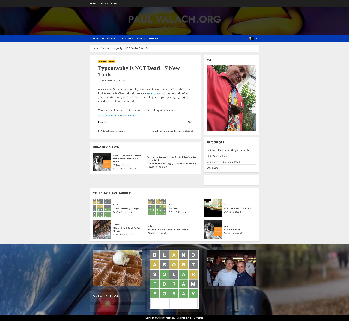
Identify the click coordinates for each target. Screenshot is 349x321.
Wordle (116, 205)
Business (129, 155)
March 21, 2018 (156, 167)
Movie (135, 159)
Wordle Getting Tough (126, 208)
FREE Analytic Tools (217, 156)
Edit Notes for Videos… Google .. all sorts (228, 150)
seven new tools (157, 93)
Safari (156, 160)
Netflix (116, 162)
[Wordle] (157, 208)
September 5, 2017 (117, 81)
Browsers (163, 157)
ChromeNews (183, 317)
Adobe (150, 157)
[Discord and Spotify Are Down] (102, 229)
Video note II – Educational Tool (223, 161)
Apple (155, 157)
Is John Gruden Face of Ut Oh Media (168, 229)
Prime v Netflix (121, 165)
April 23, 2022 (121, 212)
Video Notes (213, 167)
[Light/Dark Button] (251, 38)
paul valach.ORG (174, 19)
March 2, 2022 (232, 233)
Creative (102, 61)
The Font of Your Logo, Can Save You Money (171, 163)
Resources (107, 38)
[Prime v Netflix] (102, 162)
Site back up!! (232, 229)
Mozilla (150, 160)
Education (125, 38)
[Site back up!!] (213, 229)
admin (103, 81)
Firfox (184, 157)
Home (93, 38)
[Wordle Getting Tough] (102, 208)
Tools (111, 61)
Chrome (170, 157)
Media (129, 159)
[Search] (257, 38)
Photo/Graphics (146, 38)
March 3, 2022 (156, 233)
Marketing (122, 159)
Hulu (115, 159)
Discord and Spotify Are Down (127, 230)
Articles (172, 205)
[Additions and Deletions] (213, 208)
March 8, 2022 (122, 235)
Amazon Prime (119, 155)
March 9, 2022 (232, 212)
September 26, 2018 (124, 169)
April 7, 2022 (176, 212)
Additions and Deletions (237, 208)
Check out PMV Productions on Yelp (117, 115)
